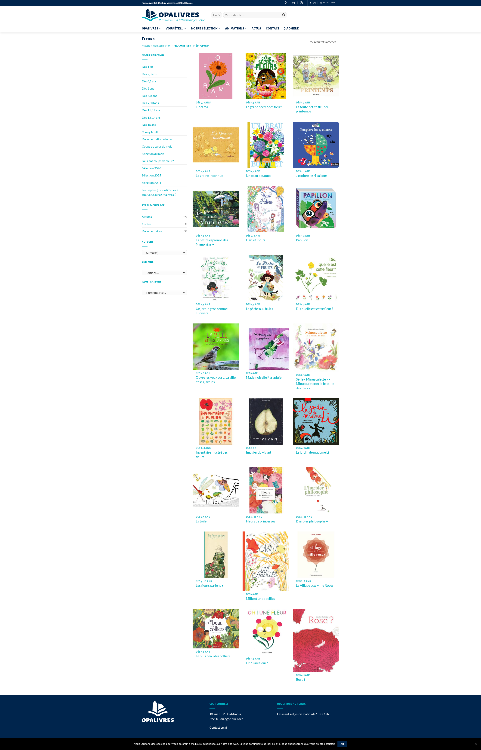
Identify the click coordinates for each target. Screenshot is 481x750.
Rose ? (300, 679)
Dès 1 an (147, 66)
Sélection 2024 (151, 182)
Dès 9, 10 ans (150, 103)
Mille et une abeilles (260, 598)
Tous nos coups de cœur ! (158, 161)
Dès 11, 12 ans (151, 110)
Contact (272, 28)
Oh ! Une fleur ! (257, 663)
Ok (342, 744)
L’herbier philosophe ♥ (312, 521)
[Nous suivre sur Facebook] (311, 3)
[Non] (476, 745)
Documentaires (152, 231)
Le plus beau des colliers (213, 656)
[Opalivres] (173, 15)
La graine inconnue (209, 175)
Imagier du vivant (258, 452)
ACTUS (256, 28)
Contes (146, 224)
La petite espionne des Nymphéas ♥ (212, 242)
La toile (201, 521)
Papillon (302, 240)
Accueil (146, 45)
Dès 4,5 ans (149, 81)
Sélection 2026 (151, 168)
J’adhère (291, 28)
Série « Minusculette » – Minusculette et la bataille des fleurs (315, 383)
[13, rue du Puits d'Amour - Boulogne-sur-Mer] (286, 3)
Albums (147, 216)
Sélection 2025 (151, 175)
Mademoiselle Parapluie (263, 377)
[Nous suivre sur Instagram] (314, 3)
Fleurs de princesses (260, 521)
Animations (234, 28)
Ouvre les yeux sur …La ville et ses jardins (216, 379)
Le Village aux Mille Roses (315, 585)
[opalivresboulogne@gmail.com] (294, 3)
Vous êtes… (175, 28)
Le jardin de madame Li (312, 452)
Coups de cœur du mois (157, 146)
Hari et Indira (255, 240)
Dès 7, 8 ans (149, 95)
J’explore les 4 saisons (311, 175)
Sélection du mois (153, 153)
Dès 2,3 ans (149, 74)
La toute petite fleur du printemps (312, 109)
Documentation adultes (157, 139)
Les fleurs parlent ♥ (210, 585)
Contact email (218, 727)
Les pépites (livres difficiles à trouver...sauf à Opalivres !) (160, 192)
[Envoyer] (284, 15)
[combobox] (164, 252)
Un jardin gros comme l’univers (212, 311)
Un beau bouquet (258, 175)
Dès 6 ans (148, 88)
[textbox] (163, 253)
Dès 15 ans (149, 124)
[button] (327, 3)
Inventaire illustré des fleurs (212, 454)
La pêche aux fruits (259, 309)
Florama (202, 107)
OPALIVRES (150, 28)
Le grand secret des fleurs (264, 107)
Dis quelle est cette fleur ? (314, 309)
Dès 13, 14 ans (151, 117)
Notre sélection (204, 28)
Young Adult (150, 132)
